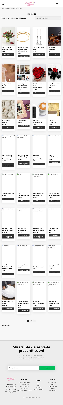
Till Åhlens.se (8, 91)
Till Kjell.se (39, 127)
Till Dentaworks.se (8, 199)
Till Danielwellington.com (8, 165)
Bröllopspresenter (10, 8)
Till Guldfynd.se (24, 56)
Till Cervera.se (39, 54)
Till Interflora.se (8, 54)
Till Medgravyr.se (23, 310)
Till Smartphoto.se (23, 125)
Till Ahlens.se (8, 127)
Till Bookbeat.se (39, 164)
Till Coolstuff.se (39, 93)
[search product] (57, 3)
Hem (3, 8)
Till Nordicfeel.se (54, 127)
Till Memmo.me (24, 93)
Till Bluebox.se (54, 235)
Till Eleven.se (54, 162)
